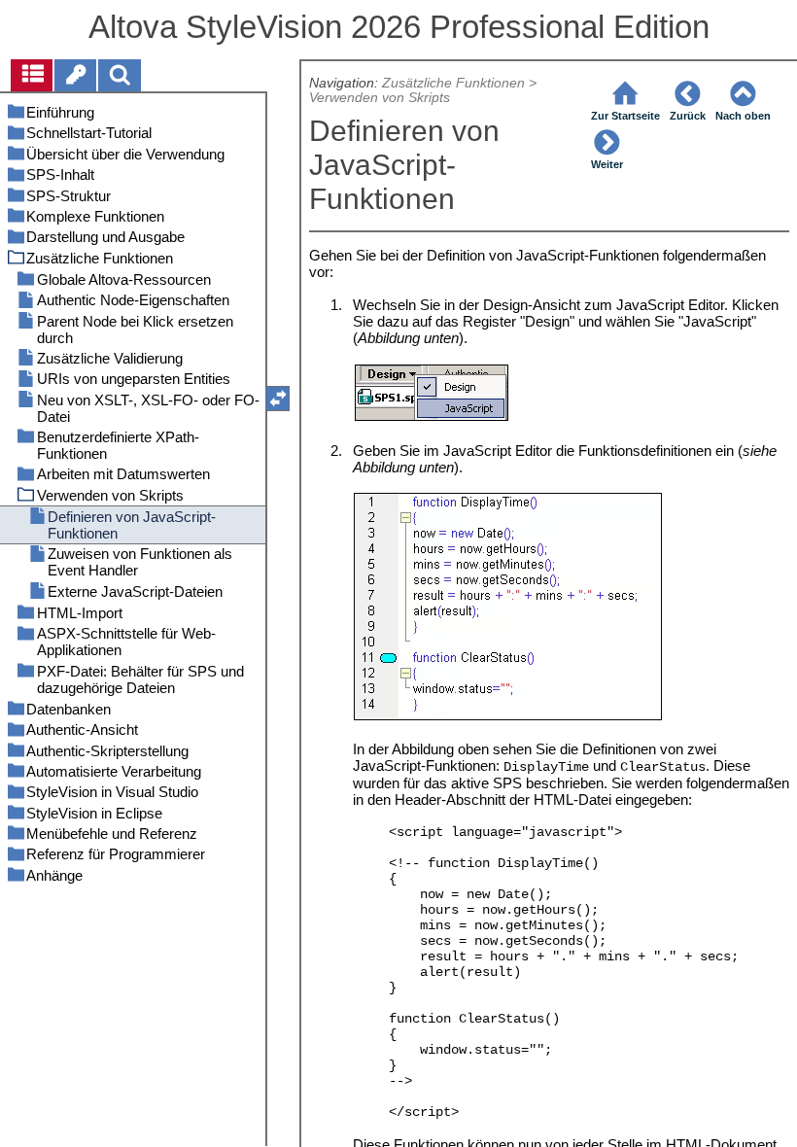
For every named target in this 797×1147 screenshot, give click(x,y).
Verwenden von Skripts (379, 97)
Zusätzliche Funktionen (453, 83)
